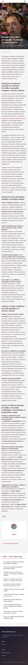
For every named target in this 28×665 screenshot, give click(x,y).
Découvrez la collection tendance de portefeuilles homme (13, 567)
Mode (4, 33)
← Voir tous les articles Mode (10, 543)
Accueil (3, 51)
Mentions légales (6, 652)
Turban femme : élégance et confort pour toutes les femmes (13, 612)
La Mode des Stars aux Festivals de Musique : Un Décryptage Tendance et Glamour (14, 573)
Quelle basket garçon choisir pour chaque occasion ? (13, 600)
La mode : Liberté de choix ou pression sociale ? (14, 590)
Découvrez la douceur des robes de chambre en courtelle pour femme (13, 579)
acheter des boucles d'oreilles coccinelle (13, 118)
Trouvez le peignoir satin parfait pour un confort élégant (14, 617)
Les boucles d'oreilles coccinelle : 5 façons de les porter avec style (13, 584)
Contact (4, 655)
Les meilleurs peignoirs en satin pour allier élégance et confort (14, 562)
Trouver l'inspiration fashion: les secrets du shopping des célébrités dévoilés (13, 606)
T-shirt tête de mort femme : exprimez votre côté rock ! (14, 595)
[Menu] (24, 1)
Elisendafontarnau (8, 631)
